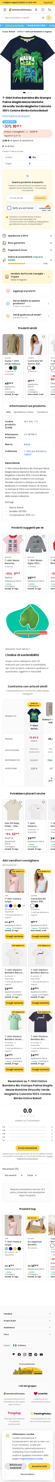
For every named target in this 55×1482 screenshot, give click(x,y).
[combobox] (21, 18)
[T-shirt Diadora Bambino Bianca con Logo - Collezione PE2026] (36, 809)
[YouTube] (41, 1354)
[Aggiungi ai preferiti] (20, 336)
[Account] (36, 10)
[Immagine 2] (27, 92)
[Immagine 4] (31, 92)
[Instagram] (24, 1354)
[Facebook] (19, 1354)
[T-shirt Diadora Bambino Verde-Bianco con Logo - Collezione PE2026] (14, 1021)
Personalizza (28, 1474)
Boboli (27, 444)
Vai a (6, 1334)
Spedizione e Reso (24, 412)
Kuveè (31, 1238)
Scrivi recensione (27, 1148)
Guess (8, 358)
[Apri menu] (5, 10)
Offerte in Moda (23, 25)
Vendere (8, 1314)
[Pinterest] (35, 1354)
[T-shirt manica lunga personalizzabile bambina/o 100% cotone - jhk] (14, 881)
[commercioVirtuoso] (20, 9)
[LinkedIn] (30, 1354)
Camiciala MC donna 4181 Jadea (35, 362)
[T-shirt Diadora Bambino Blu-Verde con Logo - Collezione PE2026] (40, 1021)
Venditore (42, 412)
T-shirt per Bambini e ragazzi (35, 453)
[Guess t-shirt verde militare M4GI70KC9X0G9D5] (13, 344)
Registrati (48, 2)
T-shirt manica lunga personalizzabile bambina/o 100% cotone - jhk (14, 900)
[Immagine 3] (29, 92)
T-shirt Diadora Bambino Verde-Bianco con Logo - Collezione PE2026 (14, 1038)
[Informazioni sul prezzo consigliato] (27, 131)
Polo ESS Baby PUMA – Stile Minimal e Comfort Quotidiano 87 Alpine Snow (12, 825)
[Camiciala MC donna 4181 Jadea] (36, 344)
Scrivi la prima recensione (16, 116)
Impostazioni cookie (31, 1458)
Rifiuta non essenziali (16, 1466)
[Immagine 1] (24, 92)
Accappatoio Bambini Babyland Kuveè (35, 1243)
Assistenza (9, 1327)
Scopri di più (10, 1320)
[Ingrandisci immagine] (27, 62)
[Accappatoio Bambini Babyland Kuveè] (36, 1225)
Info (8, 412)
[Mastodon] (13, 1354)
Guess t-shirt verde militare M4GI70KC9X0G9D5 (13, 362)
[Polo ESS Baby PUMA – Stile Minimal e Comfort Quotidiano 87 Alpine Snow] (13, 809)
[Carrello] (49, 10)
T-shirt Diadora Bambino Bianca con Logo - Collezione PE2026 (34, 825)
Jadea (31, 358)
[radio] (6, 368)
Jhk (6, 895)
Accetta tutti (39, 1466)
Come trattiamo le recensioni (34, 1157)
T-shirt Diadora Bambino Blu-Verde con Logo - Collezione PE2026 (40, 1038)
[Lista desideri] (43, 10)
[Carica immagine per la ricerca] (43, 18)
